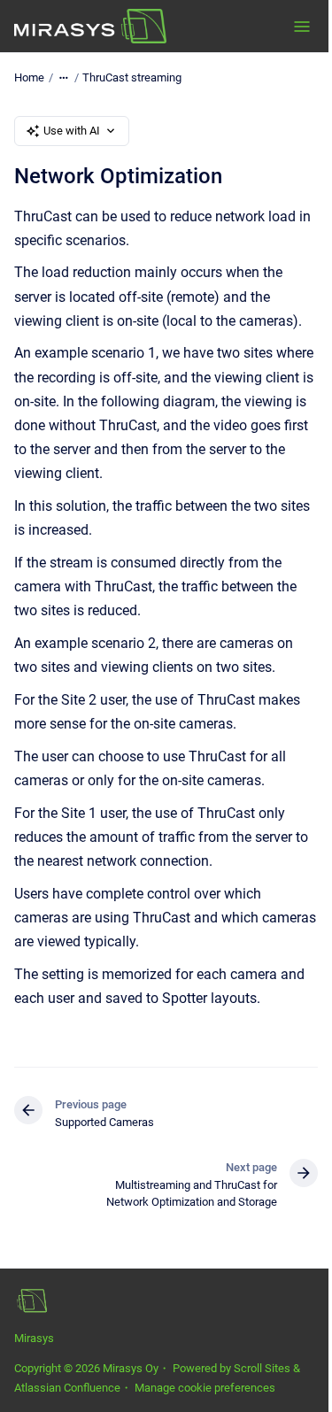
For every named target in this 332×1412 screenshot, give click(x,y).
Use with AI (71, 130)
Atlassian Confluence (67, 1387)
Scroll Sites (262, 1368)
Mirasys (34, 1338)
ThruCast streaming (131, 77)
